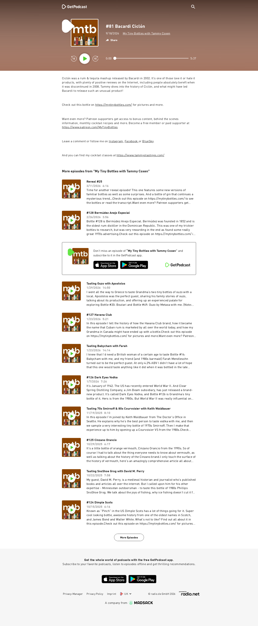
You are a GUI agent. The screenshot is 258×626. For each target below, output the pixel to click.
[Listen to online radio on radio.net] (189, 593)
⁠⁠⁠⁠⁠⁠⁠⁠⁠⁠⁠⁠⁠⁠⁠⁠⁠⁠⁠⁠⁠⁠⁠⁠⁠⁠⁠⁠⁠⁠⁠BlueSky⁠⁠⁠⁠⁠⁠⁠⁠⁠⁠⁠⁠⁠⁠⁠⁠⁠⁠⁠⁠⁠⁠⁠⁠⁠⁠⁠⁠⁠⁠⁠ (147, 141)
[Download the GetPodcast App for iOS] (105, 265)
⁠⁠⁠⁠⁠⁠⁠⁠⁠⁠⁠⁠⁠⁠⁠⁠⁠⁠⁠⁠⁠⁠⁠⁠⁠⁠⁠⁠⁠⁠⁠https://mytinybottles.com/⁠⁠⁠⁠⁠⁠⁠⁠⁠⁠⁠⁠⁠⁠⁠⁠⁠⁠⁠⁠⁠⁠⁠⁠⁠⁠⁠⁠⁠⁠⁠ (113, 105)
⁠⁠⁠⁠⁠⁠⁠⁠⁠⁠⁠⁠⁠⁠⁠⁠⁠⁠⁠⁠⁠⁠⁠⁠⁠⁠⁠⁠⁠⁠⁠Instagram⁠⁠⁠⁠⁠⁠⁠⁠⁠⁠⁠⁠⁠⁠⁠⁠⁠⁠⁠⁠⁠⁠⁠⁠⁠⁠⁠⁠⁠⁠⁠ (116, 141)
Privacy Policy (95, 594)
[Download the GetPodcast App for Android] (134, 265)
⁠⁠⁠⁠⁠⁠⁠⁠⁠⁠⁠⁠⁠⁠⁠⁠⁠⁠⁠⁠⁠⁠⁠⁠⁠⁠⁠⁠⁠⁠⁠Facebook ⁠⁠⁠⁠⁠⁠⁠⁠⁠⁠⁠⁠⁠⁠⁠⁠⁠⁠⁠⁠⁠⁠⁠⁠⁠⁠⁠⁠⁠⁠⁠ (132, 141)
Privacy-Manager (73, 594)
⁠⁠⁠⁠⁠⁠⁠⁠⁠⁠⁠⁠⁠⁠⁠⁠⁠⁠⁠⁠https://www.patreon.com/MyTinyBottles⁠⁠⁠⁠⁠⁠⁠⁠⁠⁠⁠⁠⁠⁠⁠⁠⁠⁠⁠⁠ (90, 127)
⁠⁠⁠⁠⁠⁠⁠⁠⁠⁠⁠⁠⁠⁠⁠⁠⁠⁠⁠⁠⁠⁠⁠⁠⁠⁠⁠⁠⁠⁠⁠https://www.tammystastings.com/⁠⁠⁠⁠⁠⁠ (140, 155)
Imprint (111, 594)
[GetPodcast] (72, 6)
